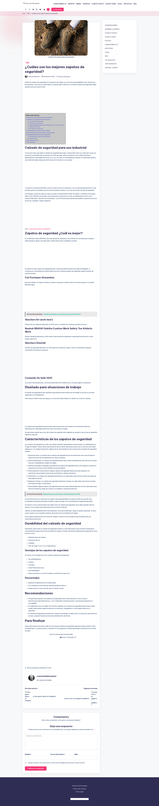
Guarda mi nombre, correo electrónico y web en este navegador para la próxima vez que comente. (56, 763)
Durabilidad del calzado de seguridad (38, 134)
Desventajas (33, 138)
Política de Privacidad (79, 786)
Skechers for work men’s (36, 123)
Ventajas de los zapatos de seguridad (40, 136)
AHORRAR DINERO (111, 25)
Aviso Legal (79, 792)
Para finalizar (31, 142)
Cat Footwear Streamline (36, 121)
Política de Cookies (79, 789)
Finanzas (108, 41)
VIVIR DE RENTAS (111, 64)
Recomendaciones (32, 140)
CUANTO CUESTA (111, 33)
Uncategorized (110, 60)
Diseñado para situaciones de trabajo (38, 130)
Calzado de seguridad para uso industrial (39, 117)
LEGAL (107, 52)
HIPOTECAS (109, 48)
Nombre (28, 754)
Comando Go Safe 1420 (36, 128)
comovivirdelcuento (46, 676)
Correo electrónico (57, 754)
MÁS (27, 62)
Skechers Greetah (35, 126)
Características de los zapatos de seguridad (40, 132)
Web (76, 754)
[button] (57, 9)
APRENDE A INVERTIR (112, 29)
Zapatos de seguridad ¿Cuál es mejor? (39, 119)
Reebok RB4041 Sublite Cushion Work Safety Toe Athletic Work (47, 125)
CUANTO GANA (110, 37)
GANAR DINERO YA (111, 44)
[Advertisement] (61, 100)
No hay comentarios (64, 76)
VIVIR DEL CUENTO (111, 67)
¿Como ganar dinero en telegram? (39, 229)
